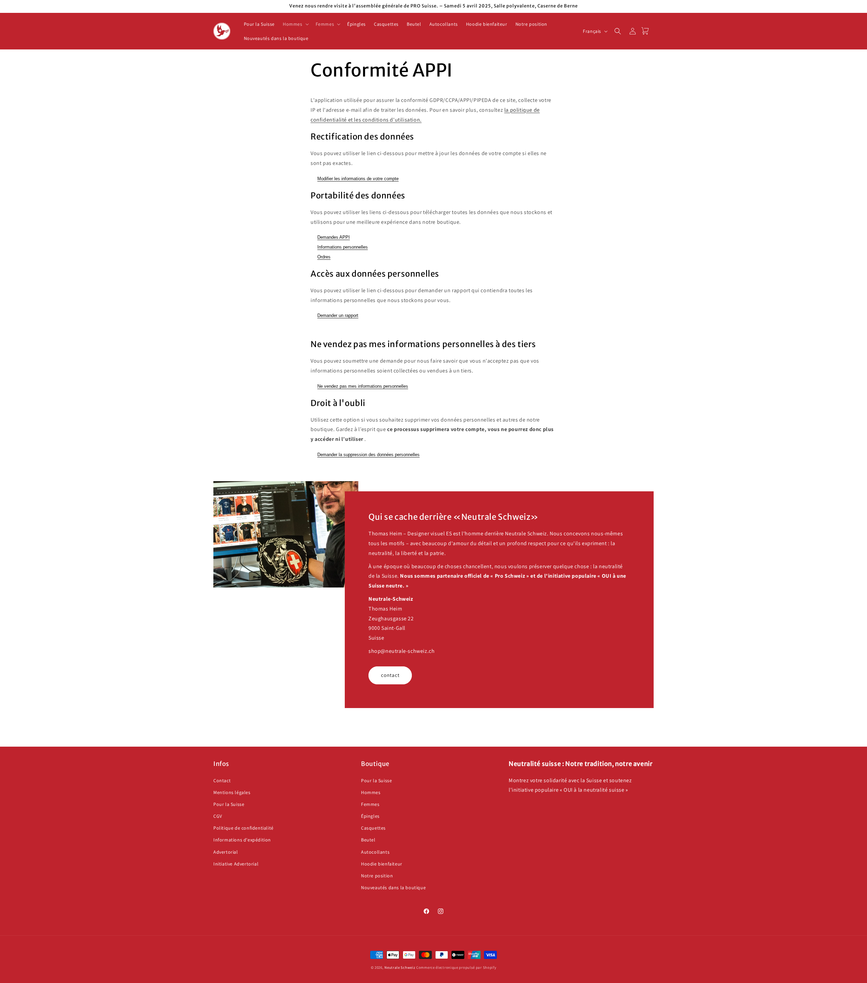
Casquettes (373, 828)
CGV (217, 816)
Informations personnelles (342, 247)
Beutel (368, 840)
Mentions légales (232, 792)
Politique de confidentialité (243, 828)
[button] (295, 24)
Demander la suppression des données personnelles (368, 454)
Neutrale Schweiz (399, 967)
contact (390, 675)
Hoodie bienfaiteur (381, 864)
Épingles (370, 816)
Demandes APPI (333, 237)
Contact (222, 780)
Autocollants (375, 852)
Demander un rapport (337, 315)
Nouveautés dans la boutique (393, 887)
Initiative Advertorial (235, 864)
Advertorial (225, 852)
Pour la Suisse (228, 804)
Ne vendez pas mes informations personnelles (362, 386)
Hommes (371, 792)
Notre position (377, 876)
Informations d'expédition (242, 840)
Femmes (370, 804)
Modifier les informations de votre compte (358, 178)
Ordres (324, 256)
